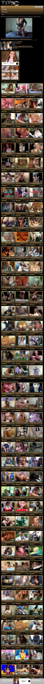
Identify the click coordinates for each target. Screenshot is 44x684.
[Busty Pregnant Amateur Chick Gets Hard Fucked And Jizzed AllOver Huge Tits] (36, 83)
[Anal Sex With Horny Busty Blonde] (36, 113)
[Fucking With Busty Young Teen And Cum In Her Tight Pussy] (36, 397)
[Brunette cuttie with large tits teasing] (8, 187)
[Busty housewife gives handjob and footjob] (22, 590)
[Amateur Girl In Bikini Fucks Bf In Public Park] (22, 350)
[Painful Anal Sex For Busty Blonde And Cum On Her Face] (22, 187)
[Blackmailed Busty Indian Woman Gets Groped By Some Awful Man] (8, 306)
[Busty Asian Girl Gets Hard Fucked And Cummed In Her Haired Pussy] (36, 172)
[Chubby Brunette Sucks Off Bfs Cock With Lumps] (22, 261)
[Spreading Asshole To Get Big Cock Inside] (22, 172)
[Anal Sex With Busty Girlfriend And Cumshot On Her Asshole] (8, 276)
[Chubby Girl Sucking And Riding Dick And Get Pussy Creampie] (8, 113)
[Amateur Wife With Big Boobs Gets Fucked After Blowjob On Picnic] (36, 664)
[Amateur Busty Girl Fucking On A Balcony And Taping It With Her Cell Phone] (36, 531)
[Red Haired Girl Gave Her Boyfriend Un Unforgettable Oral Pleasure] (8, 531)
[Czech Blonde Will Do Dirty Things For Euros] (36, 306)
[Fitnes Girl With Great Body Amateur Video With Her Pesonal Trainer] (22, 217)
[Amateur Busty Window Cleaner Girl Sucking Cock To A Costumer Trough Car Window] (36, 635)
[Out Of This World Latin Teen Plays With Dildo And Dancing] (8, 427)
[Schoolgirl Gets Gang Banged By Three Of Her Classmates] (36, 143)
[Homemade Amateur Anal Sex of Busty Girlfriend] (36, 217)
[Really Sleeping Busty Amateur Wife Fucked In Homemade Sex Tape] (8, 202)
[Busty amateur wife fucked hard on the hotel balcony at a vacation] (8, 321)
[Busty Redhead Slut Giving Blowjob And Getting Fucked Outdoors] (22, 291)
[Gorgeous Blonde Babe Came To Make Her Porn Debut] (22, 531)
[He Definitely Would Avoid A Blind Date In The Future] (22, 306)
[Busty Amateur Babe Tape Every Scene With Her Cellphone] (8, 350)
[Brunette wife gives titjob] (22, 276)
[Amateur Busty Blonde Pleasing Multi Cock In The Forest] (22, 83)
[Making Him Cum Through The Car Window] (22, 113)
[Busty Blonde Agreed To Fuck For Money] (8, 501)
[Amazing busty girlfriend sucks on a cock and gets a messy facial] (8, 261)
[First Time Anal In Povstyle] (22, 546)
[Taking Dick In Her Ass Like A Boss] (22, 143)
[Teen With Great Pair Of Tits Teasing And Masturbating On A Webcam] (36, 575)
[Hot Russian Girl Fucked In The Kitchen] (36, 98)
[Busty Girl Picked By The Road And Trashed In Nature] (22, 486)
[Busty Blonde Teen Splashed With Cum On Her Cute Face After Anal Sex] (22, 620)
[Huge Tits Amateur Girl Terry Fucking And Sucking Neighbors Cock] (8, 232)
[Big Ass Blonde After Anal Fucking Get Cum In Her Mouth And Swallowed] (36, 291)
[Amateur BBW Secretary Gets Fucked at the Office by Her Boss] (36, 321)
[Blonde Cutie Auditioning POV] (22, 664)
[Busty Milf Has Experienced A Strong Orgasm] (8, 516)
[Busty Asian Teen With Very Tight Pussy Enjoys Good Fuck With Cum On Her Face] (8, 98)
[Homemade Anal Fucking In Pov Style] (36, 516)
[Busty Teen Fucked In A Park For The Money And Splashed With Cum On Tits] (22, 442)
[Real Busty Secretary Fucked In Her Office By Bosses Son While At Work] (8, 457)
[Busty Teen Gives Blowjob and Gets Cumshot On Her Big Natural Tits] (8, 217)
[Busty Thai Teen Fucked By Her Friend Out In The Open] (8, 635)
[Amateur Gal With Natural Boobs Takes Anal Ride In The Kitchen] (22, 427)
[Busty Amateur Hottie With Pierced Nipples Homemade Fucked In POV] (8, 575)
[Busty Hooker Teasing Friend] (8, 486)
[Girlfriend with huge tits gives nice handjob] (8, 128)
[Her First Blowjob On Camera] (8, 590)
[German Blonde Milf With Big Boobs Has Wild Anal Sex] (8, 291)
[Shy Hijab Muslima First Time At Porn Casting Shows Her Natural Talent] (8, 546)
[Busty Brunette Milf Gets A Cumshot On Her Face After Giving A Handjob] (22, 457)
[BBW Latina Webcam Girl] (36, 365)
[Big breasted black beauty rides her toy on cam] (8, 664)
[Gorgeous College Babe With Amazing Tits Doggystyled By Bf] (36, 457)
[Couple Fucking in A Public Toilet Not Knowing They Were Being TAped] (36, 187)
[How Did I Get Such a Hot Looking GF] (22, 202)
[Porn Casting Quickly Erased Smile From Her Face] (8, 397)
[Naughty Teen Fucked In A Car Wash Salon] (8, 442)
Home (3, 6)
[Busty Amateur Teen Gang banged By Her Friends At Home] (8, 365)
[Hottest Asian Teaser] (8, 605)
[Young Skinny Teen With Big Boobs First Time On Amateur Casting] (8, 620)
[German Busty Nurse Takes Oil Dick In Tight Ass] (8, 172)
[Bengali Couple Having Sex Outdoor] (22, 605)
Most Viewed (5, 11)
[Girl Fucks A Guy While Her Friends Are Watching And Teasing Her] (36, 546)
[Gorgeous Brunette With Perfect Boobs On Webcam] (36, 261)
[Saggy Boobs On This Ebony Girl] (22, 321)
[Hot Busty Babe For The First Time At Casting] (8, 83)
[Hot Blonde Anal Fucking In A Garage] (22, 397)
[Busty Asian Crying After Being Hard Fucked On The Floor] (36, 442)
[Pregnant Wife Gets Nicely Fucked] (36, 232)
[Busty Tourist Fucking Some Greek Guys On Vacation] (36, 605)
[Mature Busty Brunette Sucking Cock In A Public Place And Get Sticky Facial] (22, 501)
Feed (3, 14)
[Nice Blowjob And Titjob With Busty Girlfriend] (22, 232)
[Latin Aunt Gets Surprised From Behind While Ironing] (22, 516)
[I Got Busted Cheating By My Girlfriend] (36, 202)
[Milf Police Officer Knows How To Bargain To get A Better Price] (36, 501)
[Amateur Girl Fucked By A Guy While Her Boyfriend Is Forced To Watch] (36, 276)
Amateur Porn (18, 43)
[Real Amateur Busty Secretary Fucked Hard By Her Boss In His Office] (36, 590)
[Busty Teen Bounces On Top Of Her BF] (36, 412)
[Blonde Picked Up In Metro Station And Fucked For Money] (8, 143)
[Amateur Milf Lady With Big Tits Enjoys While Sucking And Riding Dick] (8, 412)
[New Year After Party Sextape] (22, 128)
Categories (4, 9)
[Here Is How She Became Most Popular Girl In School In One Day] (22, 575)
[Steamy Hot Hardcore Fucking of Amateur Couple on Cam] (22, 98)
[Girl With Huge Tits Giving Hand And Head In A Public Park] (36, 128)
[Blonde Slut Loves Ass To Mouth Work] (22, 412)
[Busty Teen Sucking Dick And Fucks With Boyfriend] (36, 427)
